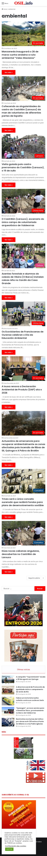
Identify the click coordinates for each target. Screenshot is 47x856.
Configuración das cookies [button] (15, 846)
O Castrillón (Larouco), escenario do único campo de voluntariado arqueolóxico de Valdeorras (23, 222)
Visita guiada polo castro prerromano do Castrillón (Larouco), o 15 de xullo (23, 167)
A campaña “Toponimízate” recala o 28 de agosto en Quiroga (30, 678)
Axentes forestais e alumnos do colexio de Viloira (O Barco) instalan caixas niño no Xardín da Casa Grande (23, 278)
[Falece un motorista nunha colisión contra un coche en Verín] (8, 701)
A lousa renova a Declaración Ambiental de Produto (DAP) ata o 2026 (22, 389)
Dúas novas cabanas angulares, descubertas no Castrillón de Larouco (21, 554)
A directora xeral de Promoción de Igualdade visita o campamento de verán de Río (30, 689)
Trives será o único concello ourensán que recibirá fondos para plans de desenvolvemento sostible (23, 502)
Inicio (5, 9)
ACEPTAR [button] (9, 849)
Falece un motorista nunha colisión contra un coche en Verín (30, 699)
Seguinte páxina (34, 578)
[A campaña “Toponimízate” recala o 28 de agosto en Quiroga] (8, 680)
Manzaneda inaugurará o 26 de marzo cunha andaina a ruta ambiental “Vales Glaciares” (20, 55)
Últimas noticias (23, 669)
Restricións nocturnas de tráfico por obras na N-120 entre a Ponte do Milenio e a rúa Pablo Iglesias (30, 721)
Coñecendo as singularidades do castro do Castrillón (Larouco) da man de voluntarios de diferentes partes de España (21, 111)
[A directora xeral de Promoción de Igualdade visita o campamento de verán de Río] (8, 690)
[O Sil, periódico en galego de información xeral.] (23, 3)
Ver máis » (9, 72)
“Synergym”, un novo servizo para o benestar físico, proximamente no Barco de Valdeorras (30, 710)
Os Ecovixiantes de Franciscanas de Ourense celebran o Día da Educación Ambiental (22, 335)
